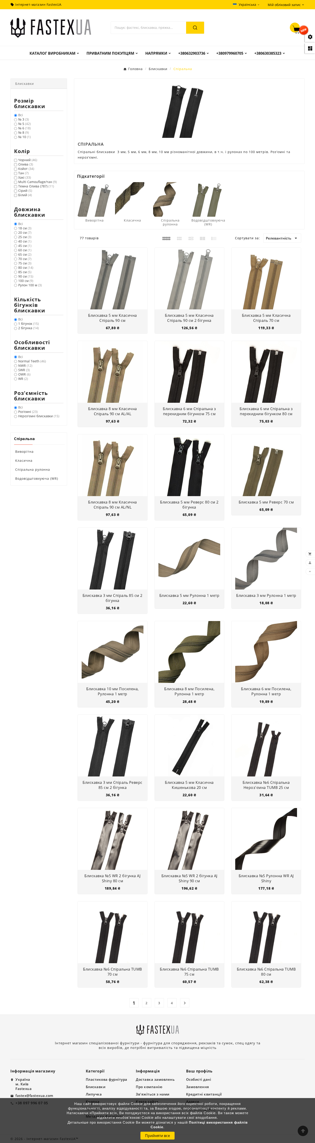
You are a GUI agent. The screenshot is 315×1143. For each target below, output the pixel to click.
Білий (25, 195)
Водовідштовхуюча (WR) (36, 478)
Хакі (24, 177)
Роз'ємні (28, 411)
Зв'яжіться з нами (152, 1094)
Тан (23, 173)
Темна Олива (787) (36, 186)
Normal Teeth (32, 361)
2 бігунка (28, 328)
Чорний (27, 160)
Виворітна (24, 451)
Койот (26, 168)
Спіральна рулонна (32, 469)
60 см (24, 250)
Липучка (94, 1094)
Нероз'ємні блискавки (38, 416)
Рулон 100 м (30, 285)
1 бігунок (28, 323)
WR (23, 378)
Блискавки (96, 1086)
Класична (24, 460)
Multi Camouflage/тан (37, 182)
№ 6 (24, 128)
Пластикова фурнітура (106, 1079)
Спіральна (24, 438)
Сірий (25, 190)
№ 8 (23, 132)
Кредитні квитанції (204, 1094)
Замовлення (197, 1086)
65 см (24, 254)
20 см (24, 232)
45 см (24, 245)
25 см (24, 237)
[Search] (195, 28)
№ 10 (24, 137)
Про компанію (149, 1086)
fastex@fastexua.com (34, 1095)
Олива (25, 164)
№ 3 (23, 119)
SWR (24, 370)
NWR (25, 365)
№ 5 (24, 123)
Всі (20, 115)
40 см (24, 241)
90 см (25, 276)
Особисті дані (198, 1079)
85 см (24, 272)
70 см (24, 259)
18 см (24, 228)
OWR (24, 374)
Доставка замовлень (155, 1079)
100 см (25, 280)
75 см (24, 263)
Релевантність (282, 238)
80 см (25, 267)
